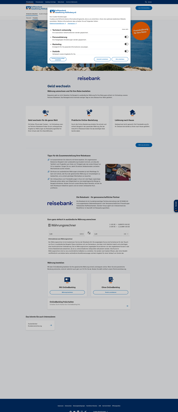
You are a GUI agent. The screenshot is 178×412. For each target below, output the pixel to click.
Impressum (71, 23)
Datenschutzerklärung (57, 23)
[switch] (126, 37)
